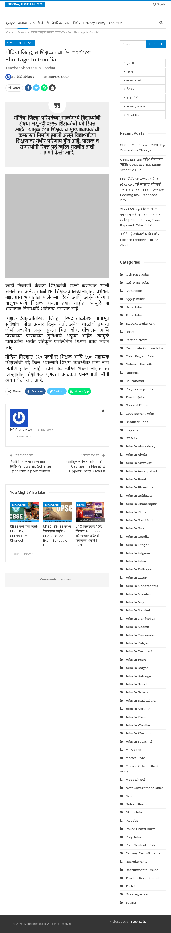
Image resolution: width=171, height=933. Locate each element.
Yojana (131, 903)
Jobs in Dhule (136, 512)
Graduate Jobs (137, 422)
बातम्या (22, 23)
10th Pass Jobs (137, 275)
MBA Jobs (133, 750)
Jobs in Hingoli (137, 545)
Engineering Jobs (139, 389)
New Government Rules (145, 788)
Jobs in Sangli (136, 684)
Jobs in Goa (135, 528)
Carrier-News (137, 340)
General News (137, 405)
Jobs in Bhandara (139, 487)
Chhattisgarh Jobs (140, 356)
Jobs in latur (136, 578)
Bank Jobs (134, 307)
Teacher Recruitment (142, 878)
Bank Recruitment (140, 324)
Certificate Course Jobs (144, 348)
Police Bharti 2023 (140, 829)
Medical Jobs (136, 758)
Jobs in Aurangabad (141, 471)
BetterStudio (138, 921)
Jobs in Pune (136, 660)
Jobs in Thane (137, 717)
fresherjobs (135, 397)
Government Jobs (140, 414)
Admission (134, 291)
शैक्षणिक (57, 23)
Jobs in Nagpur (138, 602)
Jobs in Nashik (137, 627)
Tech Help (133, 886)
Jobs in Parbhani (139, 651)
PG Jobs (132, 821)
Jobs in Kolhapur (139, 569)
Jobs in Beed (136, 479)
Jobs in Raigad (137, 668)
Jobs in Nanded (138, 610)
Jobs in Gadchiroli (139, 520)
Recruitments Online (142, 870)
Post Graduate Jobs (141, 845)
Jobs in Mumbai (138, 594)
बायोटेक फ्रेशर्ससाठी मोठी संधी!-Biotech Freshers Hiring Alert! (139, 240)
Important (25, 43)
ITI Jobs (132, 438)
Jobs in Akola (136, 455)
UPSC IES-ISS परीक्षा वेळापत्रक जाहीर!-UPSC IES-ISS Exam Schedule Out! (141, 165)
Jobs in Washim (138, 733)
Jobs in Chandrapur (141, 504)
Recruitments (136, 862)
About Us (115, 23)
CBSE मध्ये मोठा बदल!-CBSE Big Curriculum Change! (142, 148)
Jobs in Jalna (136, 561)
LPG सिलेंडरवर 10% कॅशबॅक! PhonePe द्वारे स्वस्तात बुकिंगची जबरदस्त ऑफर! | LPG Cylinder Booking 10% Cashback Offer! (141, 190)
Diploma (132, 373)
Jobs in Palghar (138, 643)
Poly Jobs (133, 837)
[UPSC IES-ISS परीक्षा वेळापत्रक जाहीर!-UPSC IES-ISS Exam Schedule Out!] (57, 512)
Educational (135, 381)
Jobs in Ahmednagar (142, 446)
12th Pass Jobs (137, 283)
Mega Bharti (135, 780)
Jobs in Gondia (137, 537)
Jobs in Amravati (139, 463)
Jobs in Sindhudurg (141, 701)
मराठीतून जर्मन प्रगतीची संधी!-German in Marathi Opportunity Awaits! (85, 466)
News (10, 43)
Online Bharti (136, 804)
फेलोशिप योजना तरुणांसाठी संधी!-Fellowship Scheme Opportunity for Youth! (30, 466)
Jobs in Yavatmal (139, 742)
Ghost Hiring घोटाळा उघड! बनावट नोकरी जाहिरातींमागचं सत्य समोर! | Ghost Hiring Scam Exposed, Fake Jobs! (140, 217)
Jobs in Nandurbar (140, 619)
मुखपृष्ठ (10, 23)
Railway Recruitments (143, 853)
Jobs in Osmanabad (141, 635)
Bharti (130, 332)
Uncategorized (137, 894)
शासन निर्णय (72, 23)
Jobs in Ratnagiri (139, 676)
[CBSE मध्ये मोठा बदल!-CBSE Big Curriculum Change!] (24, 512)
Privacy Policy (94, 23)
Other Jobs (134, 812)
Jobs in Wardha (138, 725)
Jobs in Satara (137, 692)
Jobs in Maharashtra (142, 586)
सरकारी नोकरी (39, 23)
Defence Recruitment (143, 364)
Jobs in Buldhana (139, 496)
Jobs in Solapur (138, 709)
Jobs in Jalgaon (138, 553)
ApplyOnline (135, 299)
